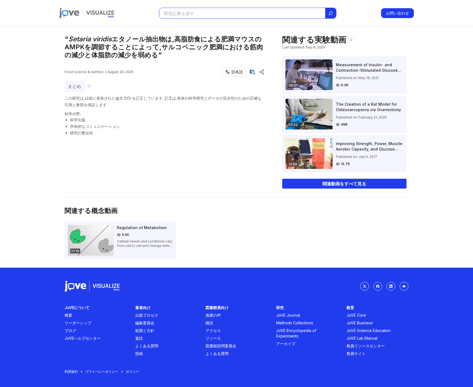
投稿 (139, 353)
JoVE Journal (288, 315)
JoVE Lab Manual (362, 338)
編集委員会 (144, 322)
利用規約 (71, 371)
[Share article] (261, 72)
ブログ (70, 330)
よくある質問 (146, 345)
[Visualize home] (100, 13)
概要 (68, 315)
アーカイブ (285, 343)
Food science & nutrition (84, 72)
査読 (139, 338)
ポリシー (132, 371)
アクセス (213, 330)
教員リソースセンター (366, 345)
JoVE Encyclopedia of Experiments (296, 333)
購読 (209, 322)
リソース (213, 338)
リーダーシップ (78, 322)
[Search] (330, 13)
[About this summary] (88, 86)
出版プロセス (146, 315)
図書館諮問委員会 (221, 345)
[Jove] (69, 13)
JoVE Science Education (369, 330)
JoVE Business (360, 322)
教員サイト (356, 353)
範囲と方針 (144, 330)
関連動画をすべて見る (344, 183)
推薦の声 (213, 315)
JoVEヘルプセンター (83, 338)
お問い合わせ (397, 13)
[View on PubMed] (252, 72)
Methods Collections (294, 322)
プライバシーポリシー (101, 371)
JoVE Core (356, 315)
